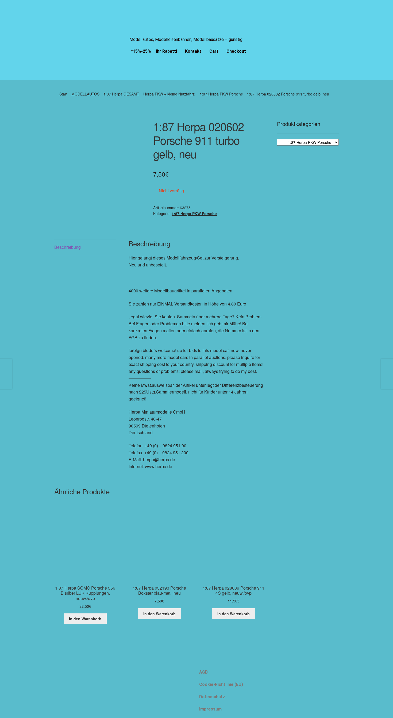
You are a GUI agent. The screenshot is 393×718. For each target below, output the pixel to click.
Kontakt (193, 51)
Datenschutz (212, 696)
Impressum (210, 709)
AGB (203, 672)
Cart (213, 51)
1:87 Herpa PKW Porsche (221, 94)
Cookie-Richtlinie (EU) (221, 684)
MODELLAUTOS (85, 94)
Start (63, 94)
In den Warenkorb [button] (85, 618)
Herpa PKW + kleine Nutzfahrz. (169, 94)
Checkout (236, 51)
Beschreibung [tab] (67, 247)
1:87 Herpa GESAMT (121, 94)
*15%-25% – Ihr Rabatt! (154, 51)
